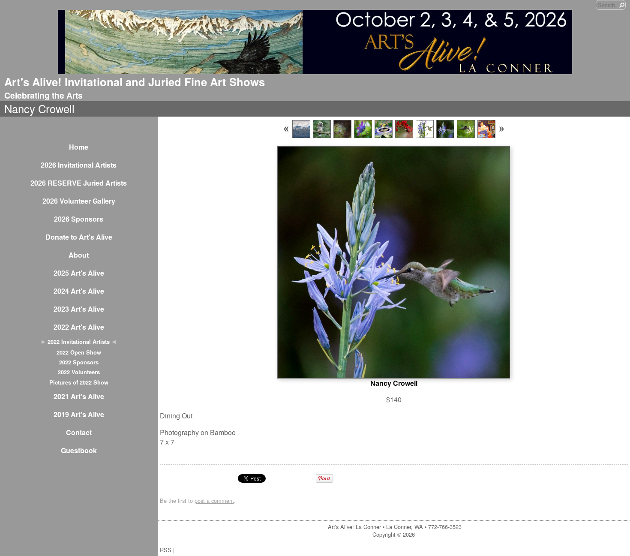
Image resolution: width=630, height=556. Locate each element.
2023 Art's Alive (79, 309)
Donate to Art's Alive (78, 237)
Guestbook (79, 450)
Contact (79, 432)
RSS (165, 550)
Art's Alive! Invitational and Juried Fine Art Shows (134, 82)
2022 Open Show (79, 352)
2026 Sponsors (78, 219)
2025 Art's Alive (79, 273)
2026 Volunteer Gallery (78, 201)
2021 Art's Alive (79, 396)
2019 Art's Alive (79, 414)
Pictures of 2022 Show (78, 382)
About (79, 255)
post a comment (214, 500)
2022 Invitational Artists (79, 342)
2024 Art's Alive (79, 291)
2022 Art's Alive (79, 327)
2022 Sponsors (79, 362)
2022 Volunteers (79, 372)
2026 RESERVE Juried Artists (78, 183)
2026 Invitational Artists (79, 165)
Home (78, 147)
